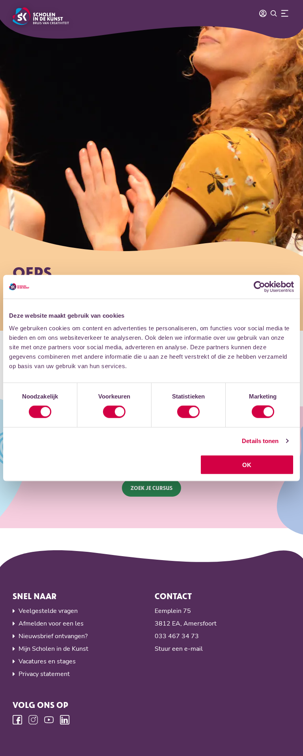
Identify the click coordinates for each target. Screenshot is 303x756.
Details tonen (260, 441)
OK (246, 464)
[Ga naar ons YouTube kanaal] (49, 719)
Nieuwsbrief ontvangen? (53, 636)
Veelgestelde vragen (48, 611)
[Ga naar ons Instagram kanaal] (33, 719)
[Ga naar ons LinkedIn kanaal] (64, 719)
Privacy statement (44, 674)
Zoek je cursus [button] (151, 487)
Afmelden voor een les (51, 623)
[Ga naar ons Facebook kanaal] (17, 719)
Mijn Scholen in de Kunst (53, 648)
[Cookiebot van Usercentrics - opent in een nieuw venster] (259, 287)
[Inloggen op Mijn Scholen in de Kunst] (262, 13)
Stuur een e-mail (179, 648)
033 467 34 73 (177, 636)
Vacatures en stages (47, 661)
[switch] (114, 412)
